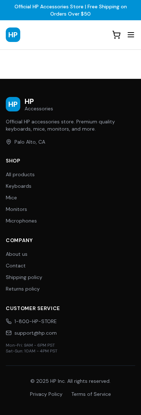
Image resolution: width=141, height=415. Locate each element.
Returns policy (23, 288)
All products (20, 174)
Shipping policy (24, 277)
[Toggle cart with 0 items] (116, 34)
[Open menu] (131, 34)
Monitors (16, 209)
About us (16, 254)
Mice (11, 197)
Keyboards (18, 186)
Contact (16, 265)
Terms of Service (91, 394)
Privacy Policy (46, 394)
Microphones (21, 220)
